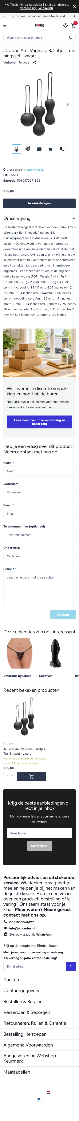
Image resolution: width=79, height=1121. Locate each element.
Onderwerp (11, 547)
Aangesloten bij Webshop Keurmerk (29, 1058)
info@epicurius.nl (22, 928)
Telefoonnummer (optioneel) (24, 526)
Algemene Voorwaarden (28, 1045)
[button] (13, 773)
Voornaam (10, 484)
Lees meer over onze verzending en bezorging (39, 421)
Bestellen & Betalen (23, 1001)
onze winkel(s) (35, 169)
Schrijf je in (39, 846)
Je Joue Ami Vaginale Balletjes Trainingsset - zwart (24, 751)
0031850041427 (21, 922)
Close (74, 6)
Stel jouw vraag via (30, 934)
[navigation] (4, 16)
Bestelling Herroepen (25, 1034)
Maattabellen (16, 1072)
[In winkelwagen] (31, 776)
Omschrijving (17, 218)
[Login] (65, 25)
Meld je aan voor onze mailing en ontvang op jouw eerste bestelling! (33, 955)
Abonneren (71, 966)
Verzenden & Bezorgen (26, 1012)
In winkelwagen (39, 203)
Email (8, 505)
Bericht (9, 569)
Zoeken (71, 37)
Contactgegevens (21, 990)
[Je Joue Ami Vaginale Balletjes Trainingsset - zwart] (24, 717)
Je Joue (23, 62)
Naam (8, 462)
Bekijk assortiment (5, 25)
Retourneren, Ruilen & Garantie (34, 1023)
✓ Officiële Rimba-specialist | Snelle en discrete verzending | (36, 6)
